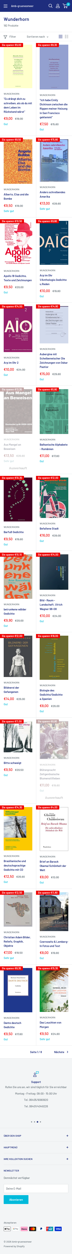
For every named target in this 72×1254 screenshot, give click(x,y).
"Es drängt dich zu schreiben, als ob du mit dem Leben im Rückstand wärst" (18, 105)
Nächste (59, 1052)
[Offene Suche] (51, 6)
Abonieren (16, 1199)
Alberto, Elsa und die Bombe (16, 196)
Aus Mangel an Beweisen (12, 446)
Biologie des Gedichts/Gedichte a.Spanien (51, 695)
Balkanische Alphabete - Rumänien (54, 446)
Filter (12, 36)
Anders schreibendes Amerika (52, 194)
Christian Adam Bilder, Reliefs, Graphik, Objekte (17, 942)
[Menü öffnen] (5, 6)
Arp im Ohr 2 (11, 362)
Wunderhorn (11, 93)
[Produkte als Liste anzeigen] (66, 36)
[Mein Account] (58, 6)
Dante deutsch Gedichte (12, 1025)
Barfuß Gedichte (14, 532)
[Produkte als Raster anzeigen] (60, 36)
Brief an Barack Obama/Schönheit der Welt (53, 866)
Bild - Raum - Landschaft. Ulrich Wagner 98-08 (51, 605)
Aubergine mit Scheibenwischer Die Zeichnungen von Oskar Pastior (54, 360)
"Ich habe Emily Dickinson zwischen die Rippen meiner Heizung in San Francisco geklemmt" (54, 108)
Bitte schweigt (12, 762)
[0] (65, 6)
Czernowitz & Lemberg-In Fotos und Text (54, 944)
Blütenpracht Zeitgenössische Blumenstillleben (50, 774)
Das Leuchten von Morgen (50, 1024)
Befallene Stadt (49, 528)
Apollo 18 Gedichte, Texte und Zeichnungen (18, 278)
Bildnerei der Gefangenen (11, 689)
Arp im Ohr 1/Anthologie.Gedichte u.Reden (53, 280)
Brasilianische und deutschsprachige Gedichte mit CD (15, 865)
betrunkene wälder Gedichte (15, 611)
